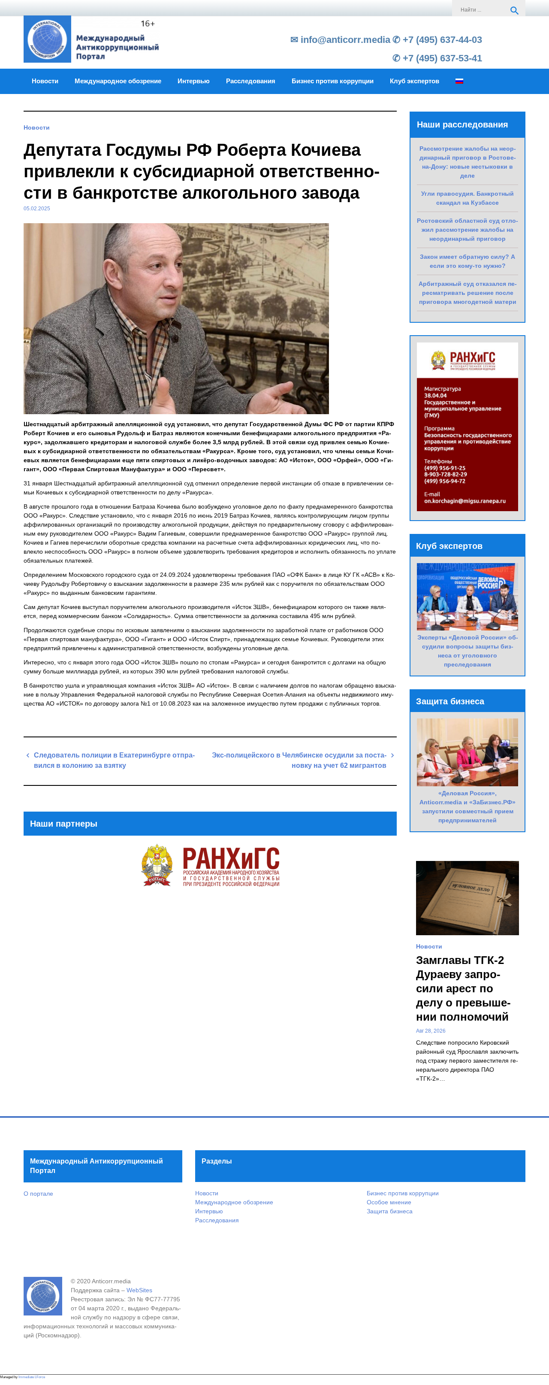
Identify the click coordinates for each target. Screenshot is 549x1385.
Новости (45, 81)
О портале (38, 1193)
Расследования (250, 81)
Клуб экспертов (414, 81)
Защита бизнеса (390, 1211)
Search (514, 10)
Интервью (194, 81)
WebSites (139, 1290)
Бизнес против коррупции (333, 81)
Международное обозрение (118, 81)
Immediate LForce (31, 1377)
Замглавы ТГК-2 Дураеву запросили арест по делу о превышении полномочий (463, 988)
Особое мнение (389, 1202)
